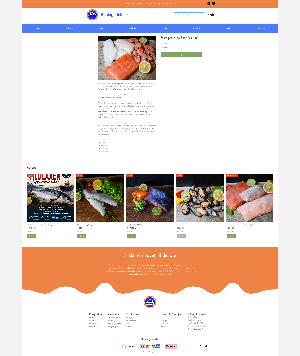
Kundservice (113, 314)
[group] (150, 206)
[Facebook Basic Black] (200, 346)
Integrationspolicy (114, 317)
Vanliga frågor (113, 326)
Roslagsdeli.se (95, 314)
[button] (211, 14)
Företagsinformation (197, 314)
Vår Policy (111, 320)
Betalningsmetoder (150, 339)
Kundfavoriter (132, 314)
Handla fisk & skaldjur (171, 314)
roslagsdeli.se (116, 265)
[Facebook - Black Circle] (208, 3)
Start (91, 317)
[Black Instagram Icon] (206, 346)
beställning (110, 271)
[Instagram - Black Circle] (213, 3)
